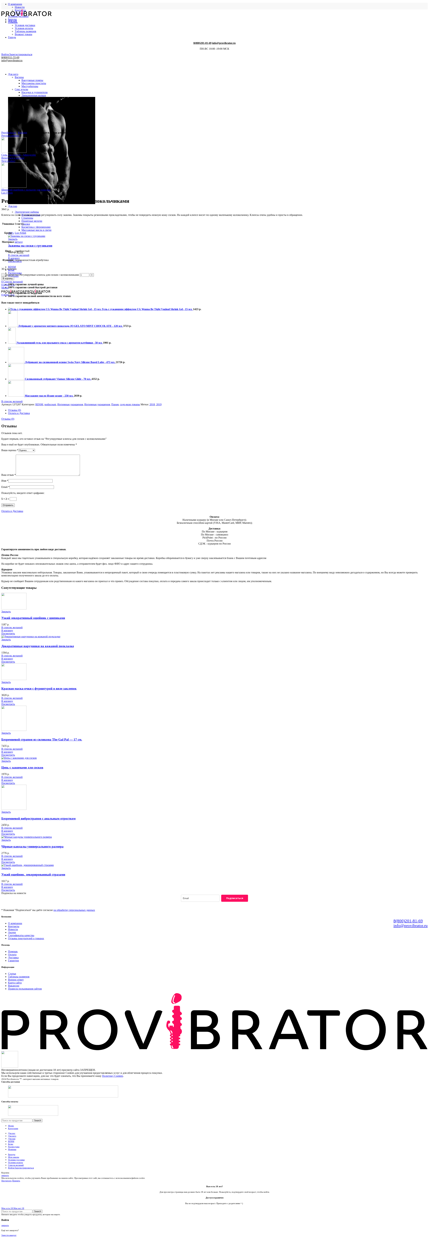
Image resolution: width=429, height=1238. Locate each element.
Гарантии (13, 960)
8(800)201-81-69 (408, 921)
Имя (4, 480)
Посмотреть (8, 633)
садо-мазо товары (130, 404)
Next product (8, 160)
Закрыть (12, 239)
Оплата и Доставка (19, 413)
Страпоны (27, 218)
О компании (15, 923)
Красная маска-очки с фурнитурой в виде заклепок (39, 688)
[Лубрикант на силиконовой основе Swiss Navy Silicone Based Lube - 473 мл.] (16, 362)
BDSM (39, 404)
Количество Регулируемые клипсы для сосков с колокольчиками (42, 274)
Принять (16, 1180)
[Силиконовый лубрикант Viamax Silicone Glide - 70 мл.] (16, 379)
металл (19, 241)
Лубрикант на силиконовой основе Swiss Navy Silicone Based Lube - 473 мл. (70, 362)
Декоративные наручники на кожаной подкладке (37, 646)
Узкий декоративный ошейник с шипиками (33, 618)
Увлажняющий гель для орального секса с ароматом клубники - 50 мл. (59, 342)
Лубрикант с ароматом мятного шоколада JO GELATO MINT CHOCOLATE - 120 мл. (70, 326)
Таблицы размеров (18, 976)
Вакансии (13, 985)
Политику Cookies (112, 1075)
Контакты (13, 926)
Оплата (12, 954)
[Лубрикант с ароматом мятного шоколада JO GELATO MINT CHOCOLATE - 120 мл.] (13, 326)
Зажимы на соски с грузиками (30, 245)
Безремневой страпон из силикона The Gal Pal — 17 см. (41, 739)
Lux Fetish (7, 192)
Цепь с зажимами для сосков (22, 767)
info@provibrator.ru (410, 925)
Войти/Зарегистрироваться (21, 1168)
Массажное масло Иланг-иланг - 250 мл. (49, 395)
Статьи (12, 973)
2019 (159, 404)
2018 (152, 404)
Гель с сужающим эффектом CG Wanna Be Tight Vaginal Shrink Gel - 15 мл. (147, 309)
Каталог (22, 132)
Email (5, 487)
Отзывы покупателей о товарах (26, 938)
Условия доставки (25, 25)
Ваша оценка (9, 450)
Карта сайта (15, 982)
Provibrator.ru (8, 132)
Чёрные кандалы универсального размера (32, 846)
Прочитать (6, 1180)
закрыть (5, 1175)
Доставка (13, 957)
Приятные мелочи (31, 221)
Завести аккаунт (8, 1235)
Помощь (13, 951)
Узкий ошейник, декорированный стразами (33, 874)
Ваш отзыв (8, 474)
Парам (115, 404)
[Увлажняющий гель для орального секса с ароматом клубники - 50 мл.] (12, 342)
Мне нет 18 (18, 1208)
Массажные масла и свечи (36, 230)
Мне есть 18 (7, 1208)
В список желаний (18, 255)
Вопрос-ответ (16, 979)
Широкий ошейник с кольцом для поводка (26, 189)
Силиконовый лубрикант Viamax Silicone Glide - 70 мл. (58, 379)
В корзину (8, 278)
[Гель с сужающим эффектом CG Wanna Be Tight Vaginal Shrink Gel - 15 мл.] (55, 309)
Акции (12, 932)
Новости (20, 7)
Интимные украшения (70, 404)
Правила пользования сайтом (25, 988)
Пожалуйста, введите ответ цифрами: (22, 493)
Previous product (10, 135)
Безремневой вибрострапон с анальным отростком (38, 818)
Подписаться (234, 898)
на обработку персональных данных (74, 910)
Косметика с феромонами (36, 227)
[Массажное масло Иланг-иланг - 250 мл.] (16, 395)
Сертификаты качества (21, 935)
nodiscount (50, 404)
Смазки (25, 224)
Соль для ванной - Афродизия (18, 154)
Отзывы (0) (14, 410)
